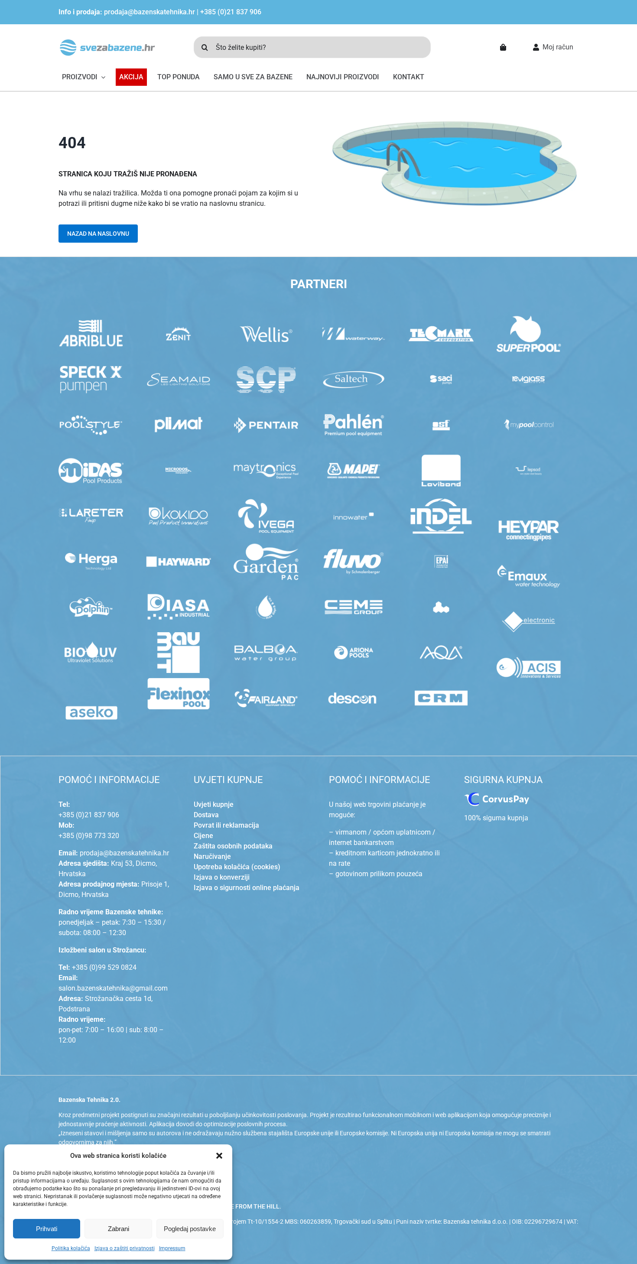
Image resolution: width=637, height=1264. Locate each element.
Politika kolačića (71, 1248)
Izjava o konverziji (222, 877)
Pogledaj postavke (190, 1228)
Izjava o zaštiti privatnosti (124, 1248)
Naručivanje (212, 856)
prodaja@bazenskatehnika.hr (149, 12)
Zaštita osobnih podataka (233, 846)
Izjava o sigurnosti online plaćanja (246, 888)
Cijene (203, 836)
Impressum (172, 1248)
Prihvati (46, 1228)
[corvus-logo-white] (496, 796)
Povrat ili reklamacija (226, 825)
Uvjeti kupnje (214, 804)
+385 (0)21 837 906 (230, 12)
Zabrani (118, 1228)
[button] (219, 1155)
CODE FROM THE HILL (249, 1206)
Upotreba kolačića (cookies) (237, 867)
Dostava (206, 815)
